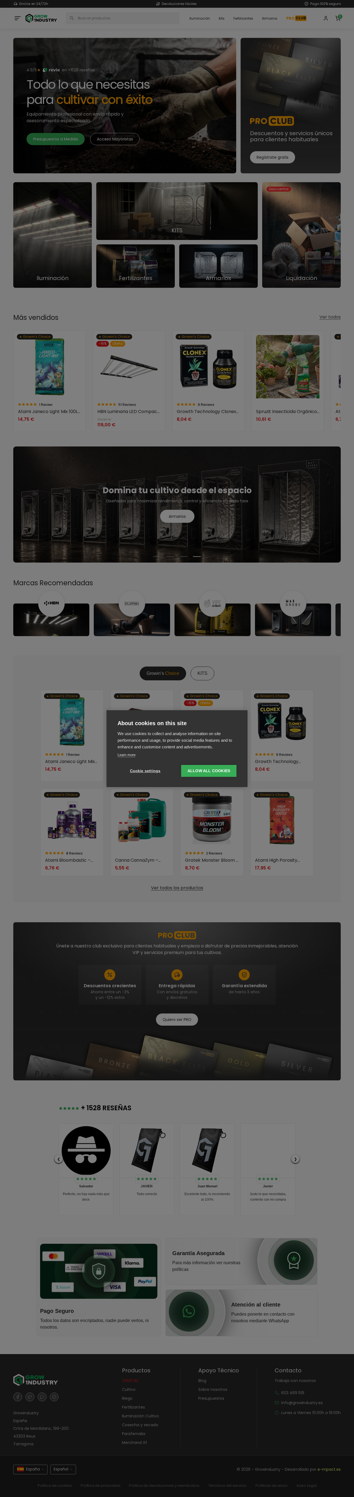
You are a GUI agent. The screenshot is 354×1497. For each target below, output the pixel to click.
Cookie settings (145, 771)
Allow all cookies (209, 771)
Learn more (127, 755)
